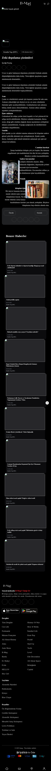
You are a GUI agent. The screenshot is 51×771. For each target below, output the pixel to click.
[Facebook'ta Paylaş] (4, 67)
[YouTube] (11, 602)
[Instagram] (5, 602)
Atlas (4, 644)
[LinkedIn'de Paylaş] (19, 67)
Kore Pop (31, 635)
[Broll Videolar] (32, 768)
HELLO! (5, 669)
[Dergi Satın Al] (19, 768)
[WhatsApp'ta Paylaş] (14, 67)
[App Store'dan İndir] (11, 610)
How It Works (33, 627)
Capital (30, 669)
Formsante (6, 631)
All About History (9, 640)
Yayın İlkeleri (7, 734)
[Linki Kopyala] (37, 219)
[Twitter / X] (18, 602)
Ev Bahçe (6, 661)
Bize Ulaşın (6, 697)
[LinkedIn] (25, 602)
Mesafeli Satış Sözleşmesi (12, 722)
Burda (4, 657)
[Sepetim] (45, 4)
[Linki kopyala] (24, 67)
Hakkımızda (7, 689)
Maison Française (9, 635)
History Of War (33, 623)
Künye (4, 693)
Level (29, 652)
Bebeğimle (31, 665)
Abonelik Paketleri (9, 685)
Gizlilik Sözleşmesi (9, 713)
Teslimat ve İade (8, 730)
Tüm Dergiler (7, 623)
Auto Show (6, 648)
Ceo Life (5, 627)
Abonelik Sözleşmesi (10, 717)
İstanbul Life (32, 631)
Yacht (29, 648)
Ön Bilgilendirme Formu (11, 709)
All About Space (34, 661)
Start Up (30, 644)
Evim (4, 665)
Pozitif (30, 640)
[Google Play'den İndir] (29, 610)
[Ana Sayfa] (7, 586)
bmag (21, 748)
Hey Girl (5, 674)
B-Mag (4, 652)
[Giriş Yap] (44, 768)
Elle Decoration (33, 657)
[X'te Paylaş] (9, 67)
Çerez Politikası (8, 726)
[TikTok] (31, 602)
